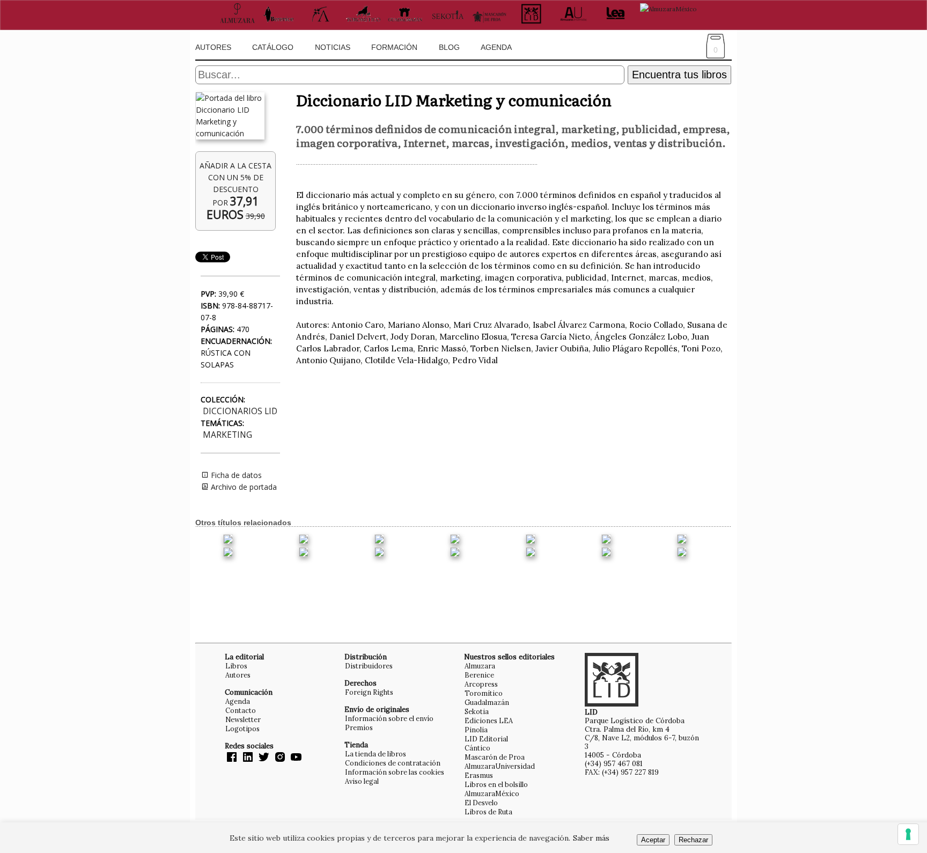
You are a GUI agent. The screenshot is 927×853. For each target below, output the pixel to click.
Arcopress (481, 684)
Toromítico (484, 693)
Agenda (496, 47)
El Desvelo (481, 802)
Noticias (332, 47)
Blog (449, 47)
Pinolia (476, 729)
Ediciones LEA (489, 720)
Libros (236, 665)
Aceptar (653, 840)
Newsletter (243, 719)
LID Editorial (486, 738)
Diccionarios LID (240, 411)
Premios (359, 727)
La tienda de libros (375, 753)
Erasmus (479, 775)
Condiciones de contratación (392, 763)
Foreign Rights (369, 692)
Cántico (477, 748)
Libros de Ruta (488, 811)
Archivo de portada (243, 487)
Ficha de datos (235, 475)
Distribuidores (369, 665)
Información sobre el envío (389, 718)
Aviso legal (362, 781)
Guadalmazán (487, 702)
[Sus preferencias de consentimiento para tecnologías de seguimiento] (908, 834)
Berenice (479, 675)
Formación (394, 47)
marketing (227, 434)
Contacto (240, 710)
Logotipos (242, 728)
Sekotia (477, 711)
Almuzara (480, 665)
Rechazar (693, 840)
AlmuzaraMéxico (492, 793)
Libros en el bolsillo (496, 784)
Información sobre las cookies (394, 772)
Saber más (591, 838)
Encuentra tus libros (679, 74)
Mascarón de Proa (495, 757)
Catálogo (272, 47)
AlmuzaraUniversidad (500, 766)
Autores (213, 47)
